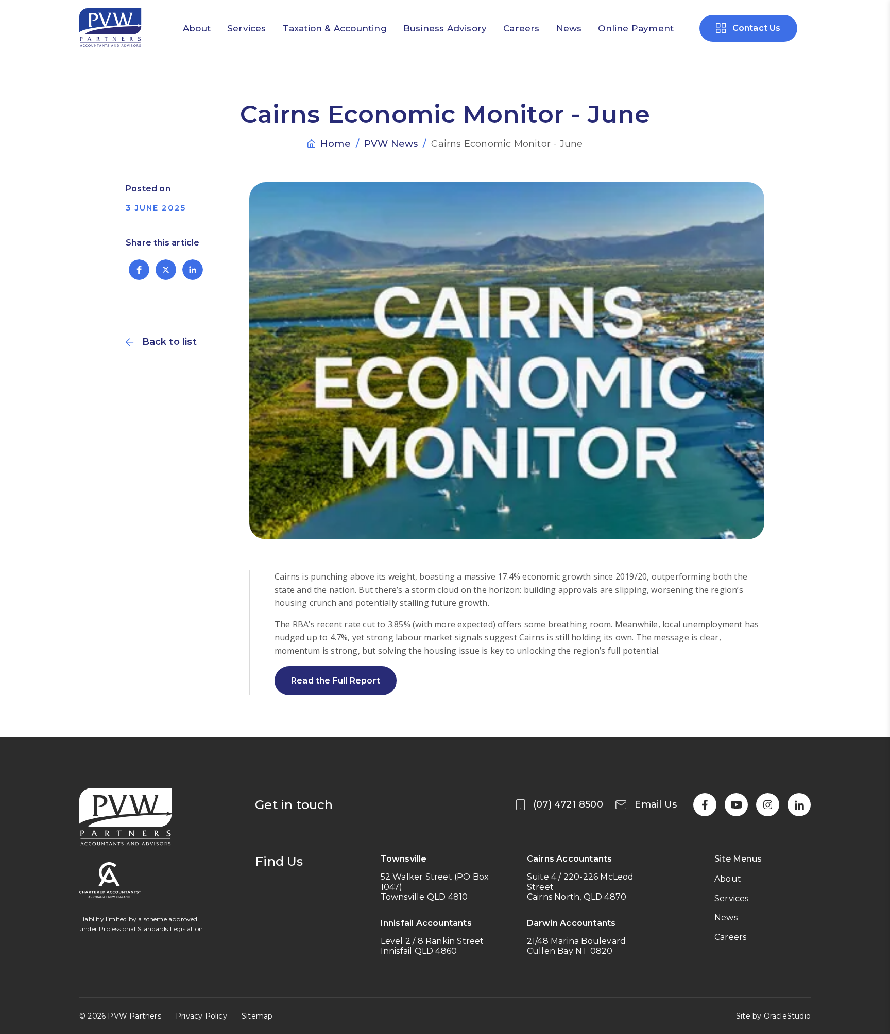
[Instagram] (767, 804)
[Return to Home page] (110, 28)
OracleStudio (787, 1016)
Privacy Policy (201, 1016)
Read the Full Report (335, 681)
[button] (139, 269)
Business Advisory (445, 28)
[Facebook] (704, 804)
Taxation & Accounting (335, 28)
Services (246, 28)
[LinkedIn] (799, 804)
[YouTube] (736, 804)
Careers (521, 28)
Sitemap (257, 1016)
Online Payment (636, 28)
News (569, 28)
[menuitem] (197, 28)
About (197, 28)
